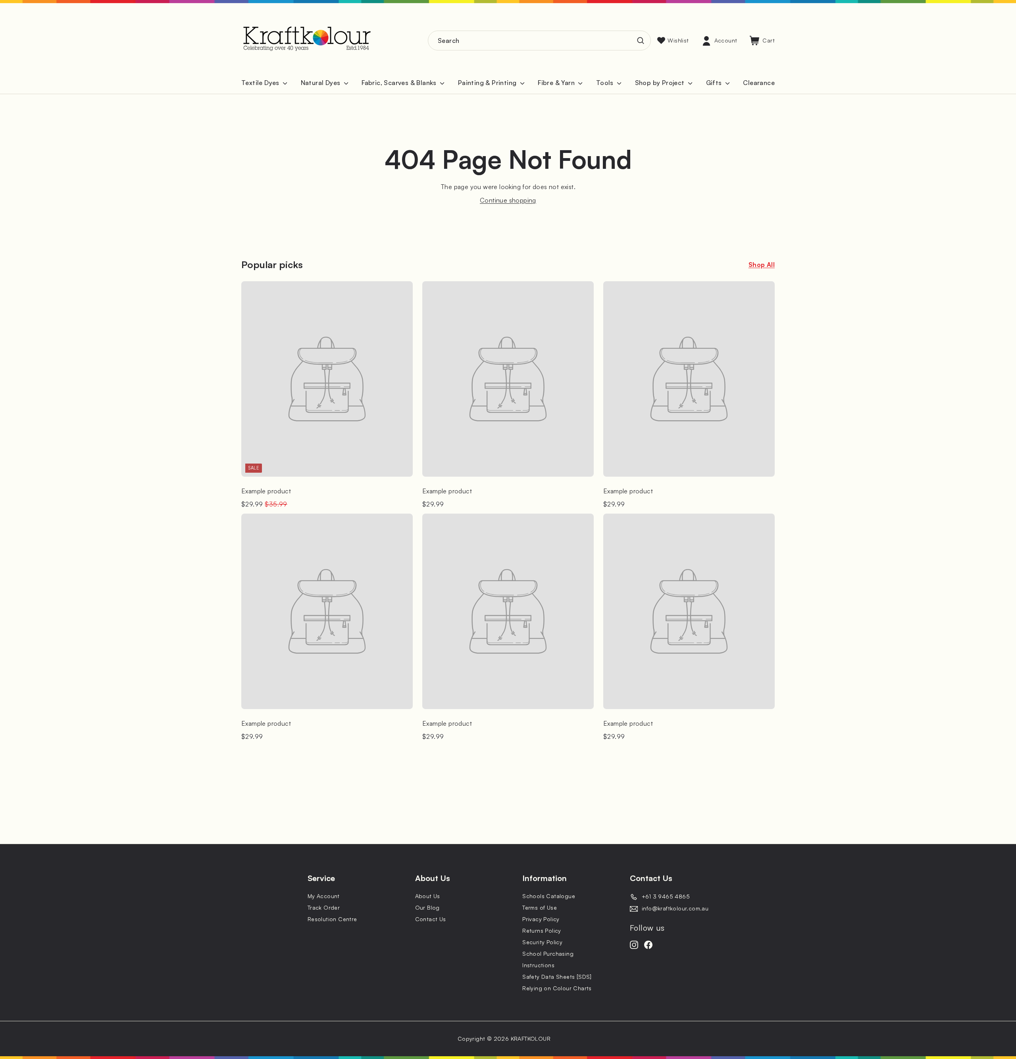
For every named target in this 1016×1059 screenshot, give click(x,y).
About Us (427, 896)
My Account (324, 896)
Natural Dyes (321, 83)
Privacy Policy (541, 919)
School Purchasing (547, 953)
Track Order (324, 907)
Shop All (762, 265)
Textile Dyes (261, 83)
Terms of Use (539, 907)
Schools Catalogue (548, 896)
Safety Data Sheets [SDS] (557, 976)
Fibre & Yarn (557, 83)
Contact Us (430, 919)
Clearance (759, 83)
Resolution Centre (332, 919)
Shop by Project (660, 83)
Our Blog (427, 907)
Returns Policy (541, 930)
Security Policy (542, 942)
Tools (605, 83)
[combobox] (539, 40)
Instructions (538, 965)
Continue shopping (508, 200)
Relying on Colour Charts (557, 988)
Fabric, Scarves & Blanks (400, 83)
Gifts (715, 83)
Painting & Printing (488, 83)
